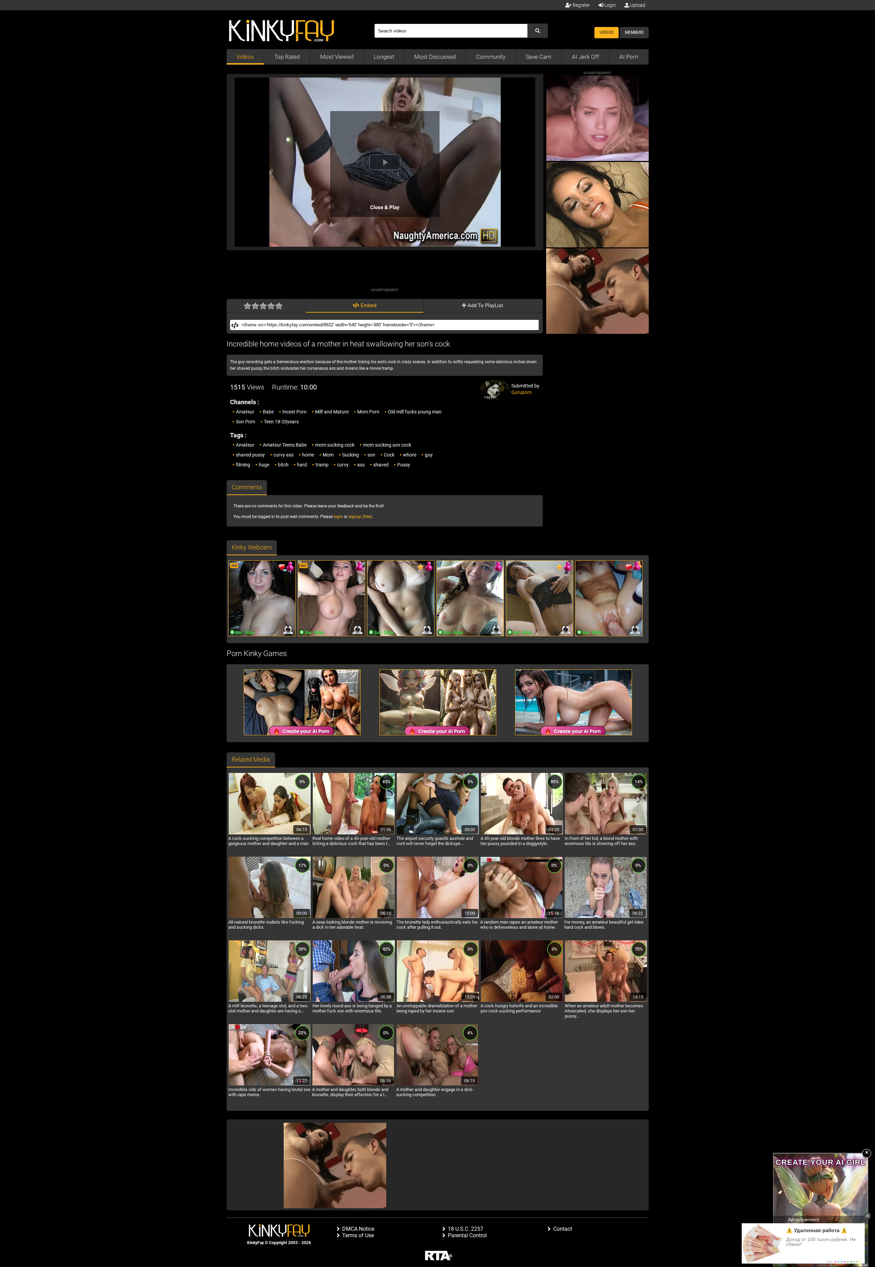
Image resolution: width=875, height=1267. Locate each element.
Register (580, 5)
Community (491, 56)
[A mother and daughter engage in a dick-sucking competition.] (437, 1084)
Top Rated (287, 56)
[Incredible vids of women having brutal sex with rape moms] (269, 1084)
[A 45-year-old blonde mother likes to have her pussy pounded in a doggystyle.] (522, 833)
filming (243, 464)
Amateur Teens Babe (285, 445)
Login (609, 5)
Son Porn (245, 421)
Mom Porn (368, 411)
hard (302, 464)
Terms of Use (358, 1235)
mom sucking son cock (387, 445)
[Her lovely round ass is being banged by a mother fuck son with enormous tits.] (353, 1000)
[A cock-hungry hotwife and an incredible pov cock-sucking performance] (522, 1000)
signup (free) (360, 516)
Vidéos (245, 56)
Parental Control (467, 1235)
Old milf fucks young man (415, 411)
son (371, 455)
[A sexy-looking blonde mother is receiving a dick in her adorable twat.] (353, 917)
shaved (381, 464)
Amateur (245, 411)
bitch (283, 464)
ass (361, 464)
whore (409, 455)
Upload (637, 5)
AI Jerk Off (585, 56)
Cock (389, 455)
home (308, 455)
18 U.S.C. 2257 (465, 1229)
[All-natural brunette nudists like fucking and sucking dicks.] (269, 917)
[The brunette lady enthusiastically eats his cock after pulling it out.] (437, 917)
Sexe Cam (538, 56)
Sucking (350, 455)
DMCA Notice (358, 1229)
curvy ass (283, 455)
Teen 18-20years (281, 421)
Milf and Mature (332, 411)
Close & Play (385, 207)
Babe (268, 411)
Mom (328, 455)
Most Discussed (435, 56)
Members (634, 32)
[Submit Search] (537, 31)
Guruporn (521, 392)
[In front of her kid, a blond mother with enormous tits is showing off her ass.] (606, 833)
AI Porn (628, 56)
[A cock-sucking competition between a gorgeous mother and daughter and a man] (269, 833)
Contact (562, 1229)
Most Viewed (336, 56)
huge (264, 464)
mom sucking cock (334, 445)
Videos (607, 32)
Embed (367, 305)
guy (429, 455)
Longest (384, 56)
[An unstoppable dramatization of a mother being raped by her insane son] (437, 1000)
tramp (321, 464)
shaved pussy (250, 455)
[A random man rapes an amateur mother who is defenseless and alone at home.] (521, 917)
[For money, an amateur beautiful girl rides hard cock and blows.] (605, 917)
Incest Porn (294, 411)
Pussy (403, 464)
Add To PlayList (484, 305)
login (338, 516)
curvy (343, 464)
